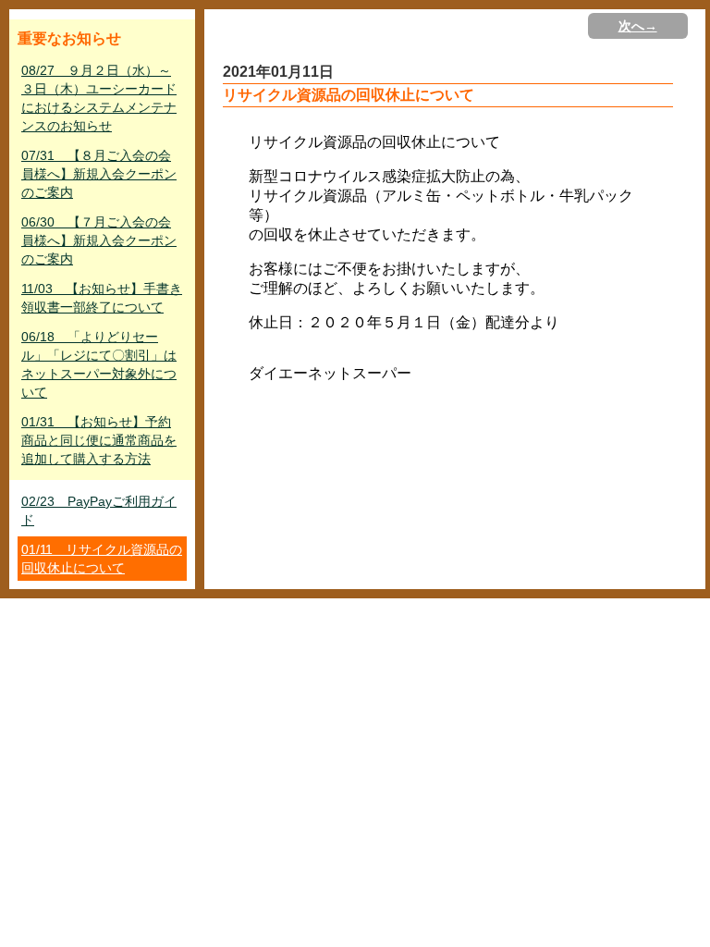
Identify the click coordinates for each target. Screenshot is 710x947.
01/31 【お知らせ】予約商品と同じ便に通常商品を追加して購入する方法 (99, 440)
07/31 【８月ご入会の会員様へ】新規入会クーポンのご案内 (99, 174)
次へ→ (637, 25)
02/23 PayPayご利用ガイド (99, 510)
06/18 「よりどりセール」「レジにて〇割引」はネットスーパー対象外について (99, 364)
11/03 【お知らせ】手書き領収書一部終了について (101, 297)
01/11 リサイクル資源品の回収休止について (101, 558)
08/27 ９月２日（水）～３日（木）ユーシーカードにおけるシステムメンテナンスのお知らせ (99, 98)
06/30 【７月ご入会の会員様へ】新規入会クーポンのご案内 (99, 240)
